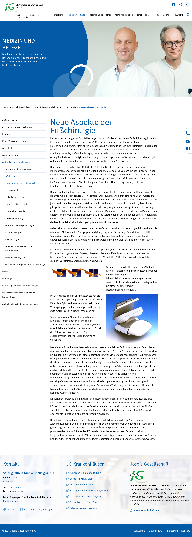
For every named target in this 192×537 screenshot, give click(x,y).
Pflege (5, 271)
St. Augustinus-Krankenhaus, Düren (89, 490)
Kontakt (185, 530)
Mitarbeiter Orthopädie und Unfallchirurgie (24, 264)
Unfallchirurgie (11, 239)
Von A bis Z (139, 530)
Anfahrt (11, 509)
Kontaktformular (12, 501)
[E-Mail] (188, 141)
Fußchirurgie (10, 176)
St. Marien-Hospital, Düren (84, 502)
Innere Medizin (9, 134)
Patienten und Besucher (100, 14)
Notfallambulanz (10, 155)
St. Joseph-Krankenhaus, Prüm (86, 496)
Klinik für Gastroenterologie (15, 141)
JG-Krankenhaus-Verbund (84, 508)
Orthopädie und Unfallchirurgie (17, 162)
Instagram (48, 509)
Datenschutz (155, 530)
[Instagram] (180, 4)
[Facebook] (173, 4)
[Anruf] (188, 132)
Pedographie (13, 190)
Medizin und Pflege (76, 14)
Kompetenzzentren (124, 14)
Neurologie (7, 148)
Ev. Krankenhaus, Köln (81, 484)
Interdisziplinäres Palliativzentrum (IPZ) (20, 285)
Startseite (58, 14)
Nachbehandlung (15, 218)
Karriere (179, 14)
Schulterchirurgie (12, 232)
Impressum (172, 530)
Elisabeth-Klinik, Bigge (82, 478)
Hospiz (156, 14)
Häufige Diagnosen (16, 197)
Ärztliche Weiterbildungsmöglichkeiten (20, 303)
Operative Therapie (16, 211)
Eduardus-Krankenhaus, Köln (85, 472)
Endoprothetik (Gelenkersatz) (18, 169)
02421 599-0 (14, 487)
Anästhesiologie (9, 120)
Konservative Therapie (17, 204)
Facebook (29, 509)
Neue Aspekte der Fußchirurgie (21, 183)
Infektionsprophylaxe (14, 257)
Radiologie (7, 278)
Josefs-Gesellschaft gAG (146, 510)
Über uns (167, 14)
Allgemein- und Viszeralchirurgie (17, 127)
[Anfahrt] (188, 149)
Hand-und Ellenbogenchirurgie (19, 225)
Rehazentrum (142, 14)
